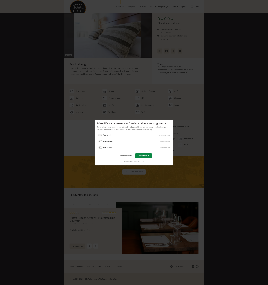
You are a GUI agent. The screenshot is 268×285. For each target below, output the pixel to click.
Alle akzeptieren (143, 156)
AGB (143, 162)
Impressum (136, 162)
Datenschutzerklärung (143, 129)
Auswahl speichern (125, 156)
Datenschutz (128, 162)
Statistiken (107, 147)
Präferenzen (108, 141)
